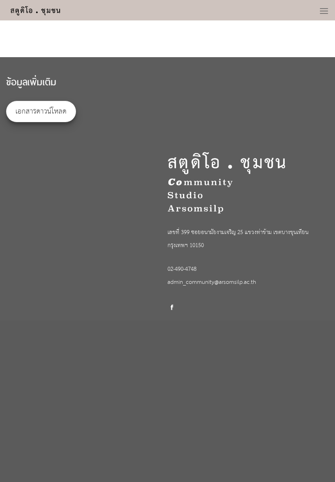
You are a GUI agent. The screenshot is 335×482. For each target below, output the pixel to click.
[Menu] (324, 8)
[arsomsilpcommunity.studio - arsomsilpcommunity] (42, 10)
